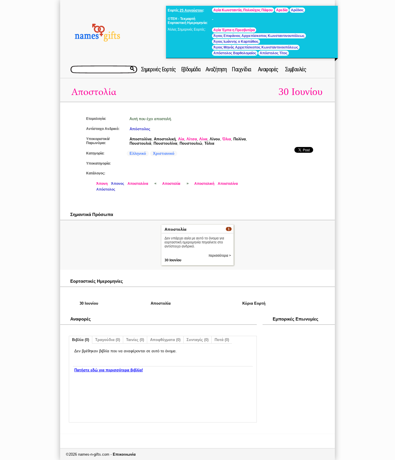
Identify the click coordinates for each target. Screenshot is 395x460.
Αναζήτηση (216, 69)
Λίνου (215, 139)
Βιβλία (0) (80, 340)
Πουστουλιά (140, 143)
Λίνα (203, 139)
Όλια (226, 139)
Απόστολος (140, 129)
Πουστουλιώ (191, 143)
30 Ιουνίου (300, 91)
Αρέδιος (297, 10)
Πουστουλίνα (165, 143)
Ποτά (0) (222, 340)
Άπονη (102, 184)
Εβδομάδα (190, 69)
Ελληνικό (138, 153)
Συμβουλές (295, 69)
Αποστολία (93, 92)
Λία (181, 139)
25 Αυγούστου (191, 10)
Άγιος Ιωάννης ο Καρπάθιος (236, 42)
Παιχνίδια (241, 69)
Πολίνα (239, 139)
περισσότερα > (219, 256)
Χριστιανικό (163, 153)
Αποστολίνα (141, 139)
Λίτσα (192, 139)
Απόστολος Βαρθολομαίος (234, 53)
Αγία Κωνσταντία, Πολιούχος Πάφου (243, 10)
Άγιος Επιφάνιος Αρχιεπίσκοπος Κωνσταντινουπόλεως (258, 36)
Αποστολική (165, 139)
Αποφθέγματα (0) (165, 340)
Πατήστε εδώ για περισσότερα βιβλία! (108, 370)
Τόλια (209, 143)
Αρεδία (281, 10)
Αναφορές (268, 69)
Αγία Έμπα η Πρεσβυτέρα (234, 30)
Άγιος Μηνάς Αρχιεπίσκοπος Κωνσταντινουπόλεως (255, 47)
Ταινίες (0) (135, 340)
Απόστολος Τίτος (273, 53)
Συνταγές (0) (197, 340)
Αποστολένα (138, 184)
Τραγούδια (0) (107, 340)
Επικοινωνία (124, 454)
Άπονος (117, 184)
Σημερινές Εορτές (158, 69)
